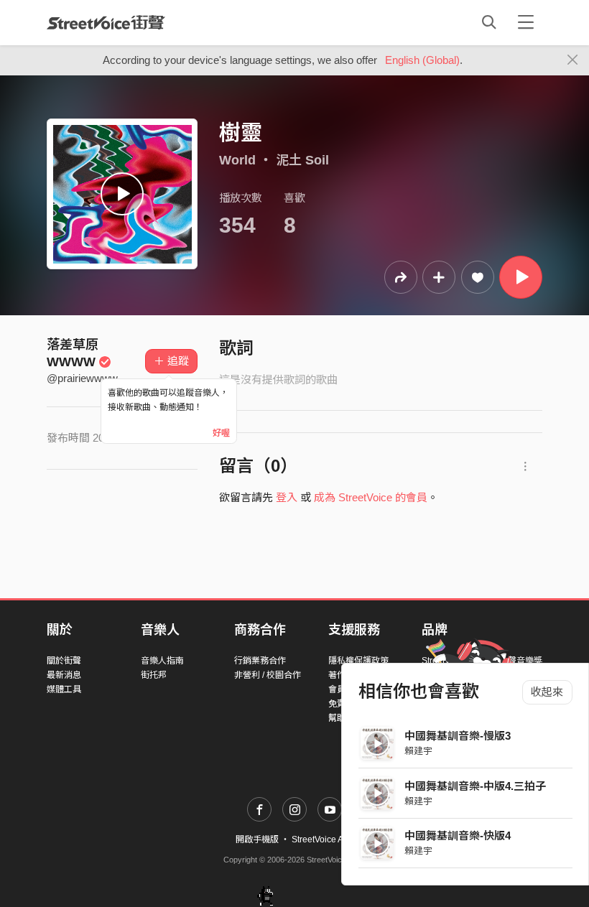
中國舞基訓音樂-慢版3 (457, 736)
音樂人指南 (162, 661)
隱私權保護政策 (358, 661)
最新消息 (64, 675)
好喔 (221, 433)
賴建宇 (418, 750)
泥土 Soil (302, 160)
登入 (286, 497)
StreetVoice (106, 22)
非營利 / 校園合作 (267, 675)
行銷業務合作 (260, 661)
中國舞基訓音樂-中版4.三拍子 (475, 786)
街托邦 (154, 675)
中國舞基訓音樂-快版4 (457, 835)
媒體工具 (64, 689)
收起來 (547, 692)
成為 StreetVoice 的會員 (370, 497)
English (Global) (422, 60)
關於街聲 (64, 661)
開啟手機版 (257, 839)
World (237, 160)
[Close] (573, 60)
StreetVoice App (322, 839)
